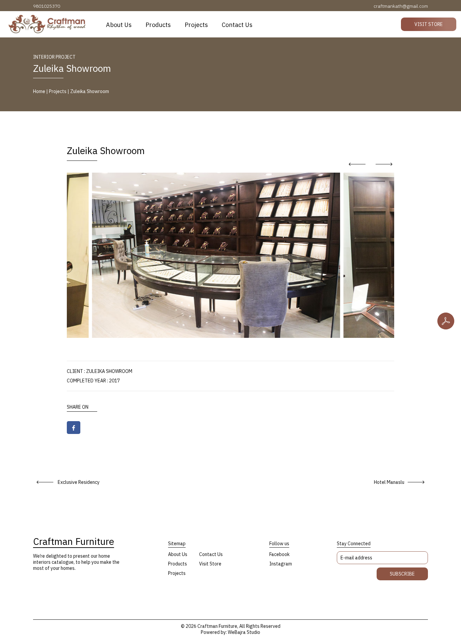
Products (158, 25)
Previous (357, 164)
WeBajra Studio (244, 632)
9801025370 (46, 6)
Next (384, 164)
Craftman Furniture (73, 542)
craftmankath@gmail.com (401, 6)
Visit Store (428, 24)
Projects (196, 25)
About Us (119, 25)
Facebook (279, 554)
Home (39, 91)
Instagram (280, 564)
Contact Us (237, 25)
